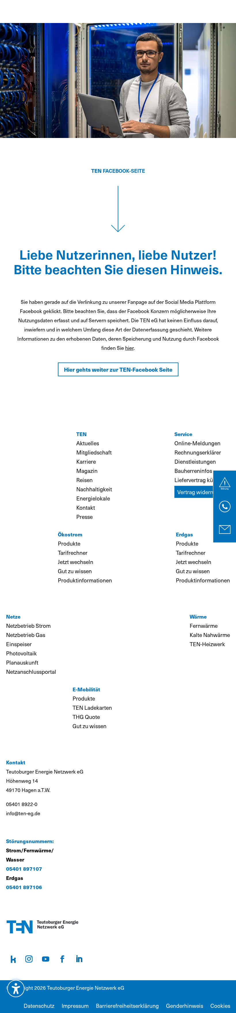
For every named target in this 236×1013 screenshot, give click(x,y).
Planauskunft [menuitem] (22, 662)
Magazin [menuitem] (87, 470)
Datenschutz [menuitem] (39, 1005)
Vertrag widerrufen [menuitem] (200, 492)
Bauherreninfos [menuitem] (193, 470)
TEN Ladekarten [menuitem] (92, 707)
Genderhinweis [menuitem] (184, 1005)
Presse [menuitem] (84, 516)
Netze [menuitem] (13, 616)
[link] (225, 483)
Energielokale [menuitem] (93, 498)
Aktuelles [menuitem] (87, 443)
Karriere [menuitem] (86, 461)
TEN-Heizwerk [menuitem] (207, 644)
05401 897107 (24, 868)
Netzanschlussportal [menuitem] (31, 671)
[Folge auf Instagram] (29, 959)
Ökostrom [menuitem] (70, 534)
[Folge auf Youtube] (46, 959)
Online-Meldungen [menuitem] (197, 443)
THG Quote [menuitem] (86, 716)
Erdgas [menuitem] (184, 534)
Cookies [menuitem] (220, 1005)
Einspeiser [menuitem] (19, 644)
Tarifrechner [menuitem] (72, 552)
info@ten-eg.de (23, 813)
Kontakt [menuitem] (85, 507)
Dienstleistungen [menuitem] (195, 461)
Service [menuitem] (183, 434)
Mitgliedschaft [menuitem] (94, 452)
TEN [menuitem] (81, 434)
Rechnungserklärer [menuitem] (197, 452)
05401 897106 (24, 887)
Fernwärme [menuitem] (204, 625)
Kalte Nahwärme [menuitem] (210, 634)
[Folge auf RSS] (13, 959)
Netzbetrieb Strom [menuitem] (28, 625)
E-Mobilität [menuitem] (86, 689)
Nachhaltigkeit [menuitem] (94, 489)
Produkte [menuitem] (69, 543)
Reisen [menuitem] (84, 480)
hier (129, 347)
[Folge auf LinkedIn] (79, 959)
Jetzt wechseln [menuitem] (75, 561)
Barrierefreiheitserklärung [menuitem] (127, 1005)
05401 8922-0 (21, 804)
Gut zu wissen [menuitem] (75, 571)
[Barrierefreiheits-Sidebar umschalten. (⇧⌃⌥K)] (15, 988)
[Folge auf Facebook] (62, 959)
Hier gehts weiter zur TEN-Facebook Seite (118, 369)
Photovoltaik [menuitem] (21, 653)
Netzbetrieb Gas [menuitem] (25, 634)
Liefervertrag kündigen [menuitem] (202, 480)
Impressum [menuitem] (75, 1005)
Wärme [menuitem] (198, 616)
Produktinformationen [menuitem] (85, 580)
